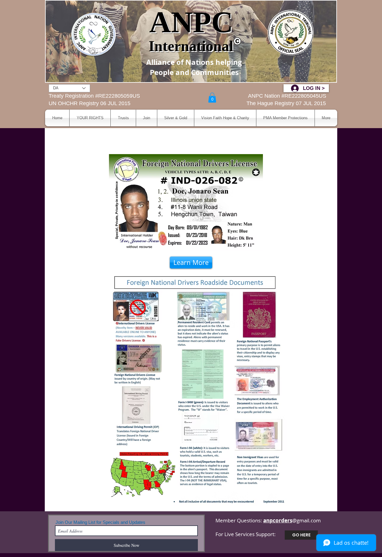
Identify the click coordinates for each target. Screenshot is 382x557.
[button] (212, 97)
